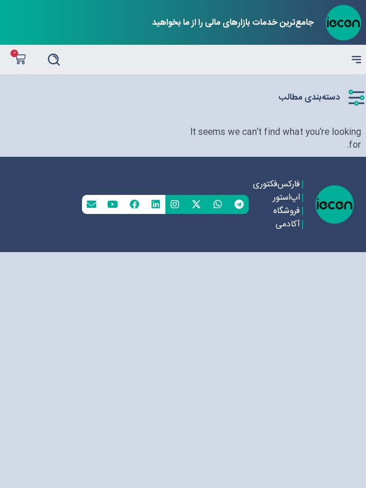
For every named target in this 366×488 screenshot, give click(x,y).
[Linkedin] (155, 204)
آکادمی (287, 224)
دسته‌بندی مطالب (309, 98)
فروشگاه (286, 211)
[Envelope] (91, 204)
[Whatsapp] (217, 204)
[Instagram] (174, 204)
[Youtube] (112, 204)
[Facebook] (134, 204)
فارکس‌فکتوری (276, 184)
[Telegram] (239, 204)
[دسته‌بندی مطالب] (356, 97)
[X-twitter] (196, 204)
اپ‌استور (286, 198)
